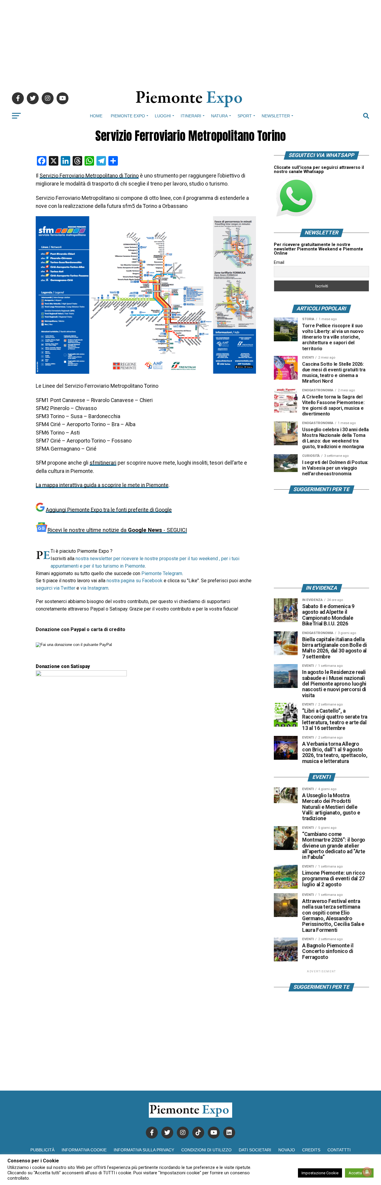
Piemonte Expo (128, 115)
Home (96, 115)
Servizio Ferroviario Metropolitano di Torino (89, 176)
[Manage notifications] (367, 1172)
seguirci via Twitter (55, 588)
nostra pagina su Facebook (135, 580)
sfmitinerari (103, 463)
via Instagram (94, 588)
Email (279, 262)
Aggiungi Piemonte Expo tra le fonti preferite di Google (109, 510)
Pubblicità (42, 1149)
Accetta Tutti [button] (359, 1173)
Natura (219, 115)
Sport (245, 115)
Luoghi (163, 115)
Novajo (286, 1149)
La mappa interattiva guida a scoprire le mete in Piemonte (102, 485)
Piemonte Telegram (161, 573)
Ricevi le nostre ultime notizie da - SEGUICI (117, 530)
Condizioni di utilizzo (206, 1149)
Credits (311, 1149)
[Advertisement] (190, 41)
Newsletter (276, 115)
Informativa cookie (84, 1149)
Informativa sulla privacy (144, 1149)
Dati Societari (255, 1149)
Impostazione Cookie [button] (320, 1173)
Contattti (339, 1149)
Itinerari (191, 115)
